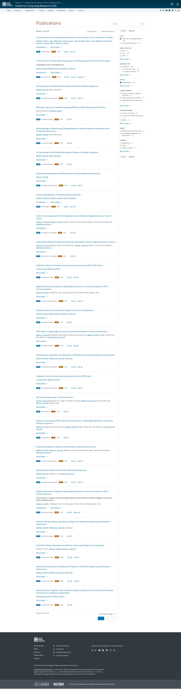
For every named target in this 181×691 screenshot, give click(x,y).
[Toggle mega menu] (178, 4)
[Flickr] (170, 10)
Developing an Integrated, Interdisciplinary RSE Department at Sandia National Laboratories (75, 355)
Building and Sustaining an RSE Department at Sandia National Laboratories (68, 173)
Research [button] (17, 10)
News (9, 10)
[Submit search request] (142, 24)
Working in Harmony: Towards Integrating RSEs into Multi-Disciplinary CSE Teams (70, 107)
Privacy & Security (116, 646)
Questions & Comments (100, 646)
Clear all (132, 31)
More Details (55, 47)
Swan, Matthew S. (56, 41)
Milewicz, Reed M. (102, 41)
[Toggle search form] (172, 4)
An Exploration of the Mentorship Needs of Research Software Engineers (67, 86)
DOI (65, 52)
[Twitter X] (176, 10)
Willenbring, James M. (43, 224)
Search (81, 10)
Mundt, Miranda (42, 69)
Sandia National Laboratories (43, 669)
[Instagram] (163, 10)
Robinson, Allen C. (42, 41)
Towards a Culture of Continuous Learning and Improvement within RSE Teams (69, 265)
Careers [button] (71, 10)
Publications (61, 10)
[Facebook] (160, 10)
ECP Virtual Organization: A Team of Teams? (54, 397)
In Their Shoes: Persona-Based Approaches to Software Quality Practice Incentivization (73, 61)
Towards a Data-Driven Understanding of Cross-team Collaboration (64, 310)
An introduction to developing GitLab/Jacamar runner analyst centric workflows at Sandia (74, 37)
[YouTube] (167, 10)
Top (175, 689)
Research (18, 3)
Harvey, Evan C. (68, 41)
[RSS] (179, 10)
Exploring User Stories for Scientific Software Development (61, 470)
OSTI (71, 52)
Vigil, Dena (69, 358)
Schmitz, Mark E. (49, 43)
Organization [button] (29, 10)
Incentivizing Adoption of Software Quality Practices (58, 194)
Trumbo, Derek (41, 269)
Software (51, 10)
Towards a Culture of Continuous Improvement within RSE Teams (63, 376)
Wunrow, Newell (42, 314)
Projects (41, 10)
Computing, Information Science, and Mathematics (43, 3)
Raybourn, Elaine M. (68, 69)
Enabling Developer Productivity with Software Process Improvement (66, 447)
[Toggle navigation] (4, 10)
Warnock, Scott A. (62, 43)
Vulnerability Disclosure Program (104, 684)
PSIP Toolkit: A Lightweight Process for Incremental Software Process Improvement (71, 331)
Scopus (79, 77)
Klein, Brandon (79, 41)
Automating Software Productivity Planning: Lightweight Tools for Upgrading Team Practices (75, 242)
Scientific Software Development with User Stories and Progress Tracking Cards (70, 545)
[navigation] (93, 31)
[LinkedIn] (173, 10)
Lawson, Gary (90, 41)
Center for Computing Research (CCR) (35, 5)
